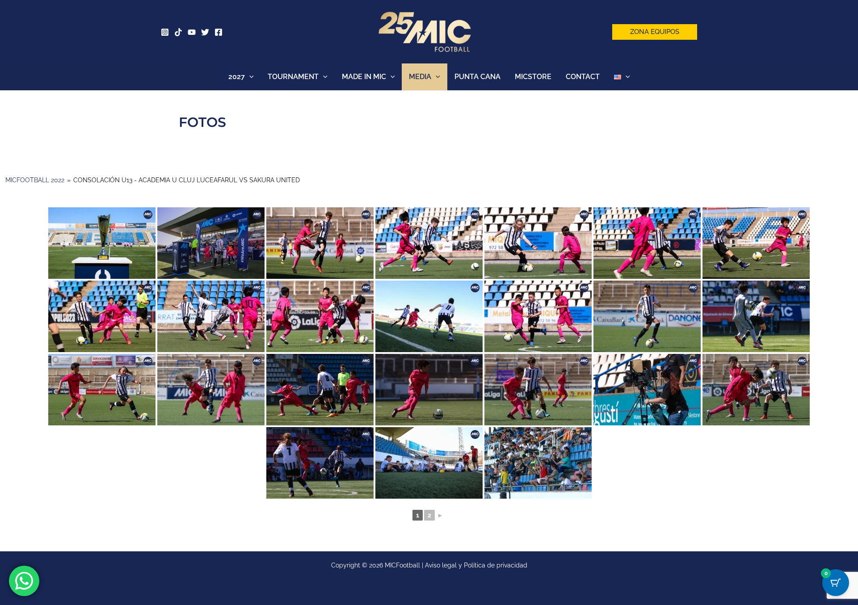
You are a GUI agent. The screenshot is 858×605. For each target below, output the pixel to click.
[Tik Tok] (178, 32)
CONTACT (583, 76)
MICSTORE (533, 76)
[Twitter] (205, 32)
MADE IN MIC (364, 76)
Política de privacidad (495, 565)
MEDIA (420, 76)
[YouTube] (192, 32)
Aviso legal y (444, 565)
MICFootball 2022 (34, 180)
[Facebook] (218, 32)
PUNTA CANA (477, 76)
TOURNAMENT (293, 76)
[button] (654, 32)
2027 (236, 76)
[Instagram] (165, 32)
